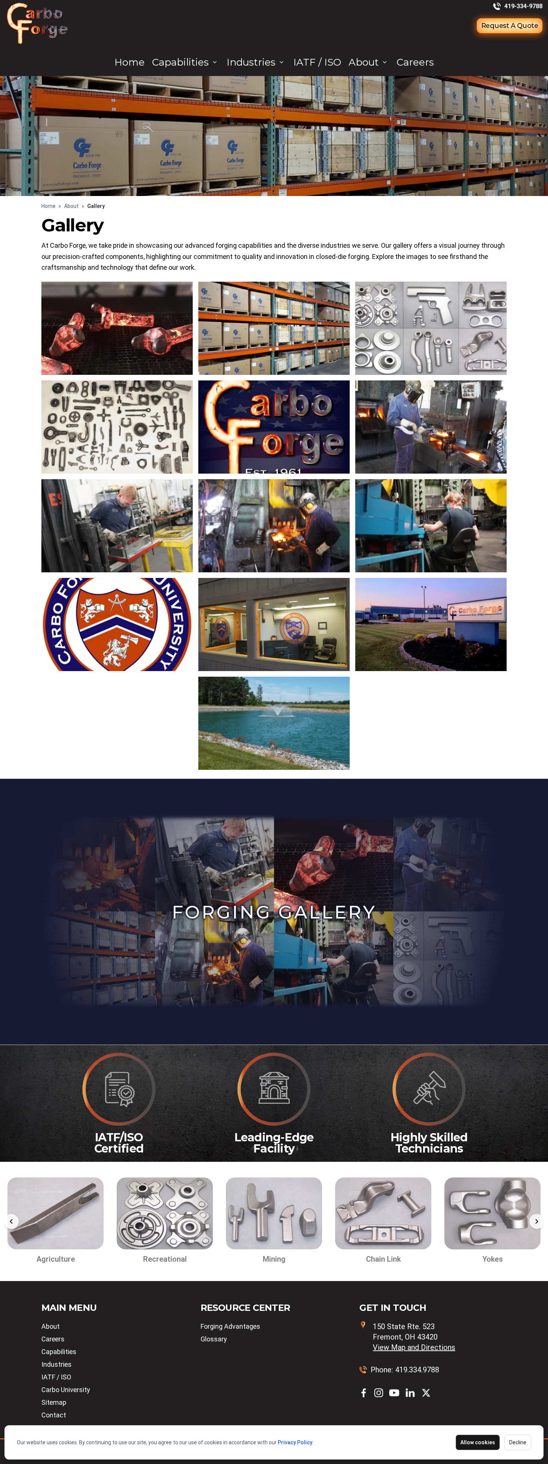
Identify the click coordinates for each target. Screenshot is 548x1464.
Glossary (214, 1339)
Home (129, 62)
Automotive (492, 1259)
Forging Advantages (230, 1326)
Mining (165, 1259)
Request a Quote (509, 26)
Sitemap (53, 1402)
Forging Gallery (274, 912)
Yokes (383, 1259)
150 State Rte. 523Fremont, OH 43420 (414, 1337)
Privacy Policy (295, 1442)
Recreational (56, 1259)
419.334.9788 (417, 1369)
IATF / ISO (317, 62)
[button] (11, 1221)
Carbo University (65, 1390)
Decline (517, 1442)
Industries (251, 62)
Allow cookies (477, 1442)
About (364, 62)
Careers (415, 62)
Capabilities (180, 62)
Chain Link (274, 1259)
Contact (53, 1415)
